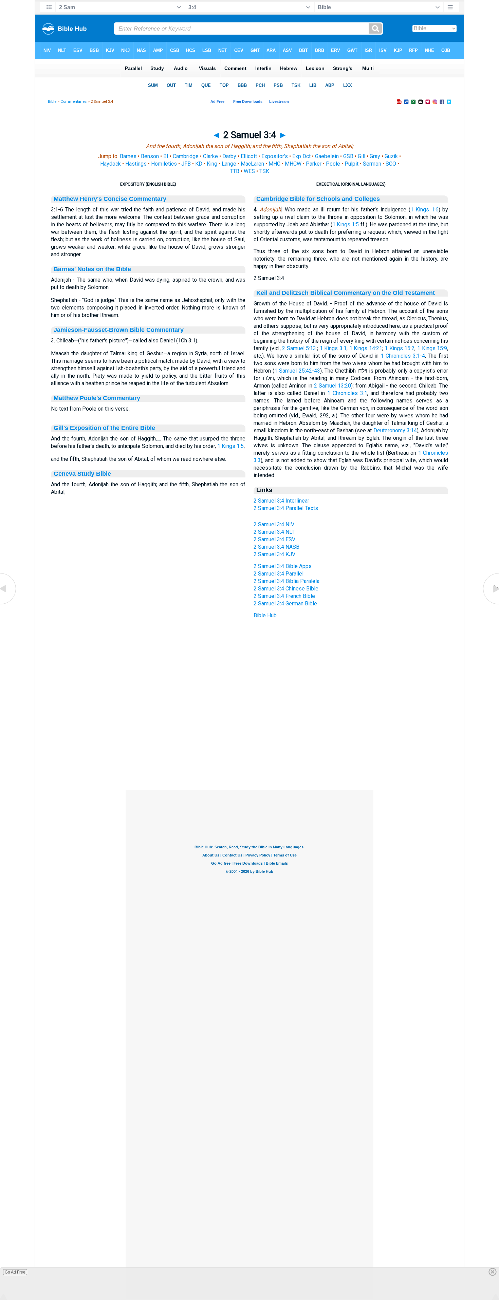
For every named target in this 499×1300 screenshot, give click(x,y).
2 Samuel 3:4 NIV (274, 524)
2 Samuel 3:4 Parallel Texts (286, 508)
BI (165, 156)
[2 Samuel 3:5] (490, 604)
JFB (186, 164)
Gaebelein (327, 156)
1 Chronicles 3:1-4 (403, 356)
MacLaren (252, 164)
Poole (333, 164)
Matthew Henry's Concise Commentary (110, 198)
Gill (361, 156)
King (212, 164)
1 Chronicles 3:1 (347, 393)
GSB (348, 156)
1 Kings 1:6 (424, 209)
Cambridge (186, 156)
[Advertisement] (249, 749)
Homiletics (164, 164)
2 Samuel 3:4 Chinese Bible (286, 588)
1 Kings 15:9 (432, 348)
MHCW (293, 164)
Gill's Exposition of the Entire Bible (104, 428)
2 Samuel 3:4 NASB (276, 547)
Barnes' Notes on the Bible (92, 269)
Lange (229, 164)
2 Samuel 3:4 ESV (274, 539)
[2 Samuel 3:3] (8, 604)
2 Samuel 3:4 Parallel (278, 573)
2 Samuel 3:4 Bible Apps (283, 566)
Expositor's (274, 156)
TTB (234, 171)
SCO (391, 164)
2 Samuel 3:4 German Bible (285, 603)
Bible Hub (265, 615)
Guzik (391, 156)
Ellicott (249, 156)
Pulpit (351, 164)
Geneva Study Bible (82, 473)
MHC (274, 164)
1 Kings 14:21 (365, 348)
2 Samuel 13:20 (332, 385)
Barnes (128, 156)
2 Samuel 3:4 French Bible (284, 596)
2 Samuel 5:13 (299, 348)
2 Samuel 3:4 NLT (274, 532)
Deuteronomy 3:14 (395, 430)
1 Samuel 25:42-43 (297, 371)
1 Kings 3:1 (333, 348)
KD (198, 164)
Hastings (136, 164)
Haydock (110, 164)
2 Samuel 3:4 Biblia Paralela (286, 581)
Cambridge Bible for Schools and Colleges (318, 198)
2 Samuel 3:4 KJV (274, 554)
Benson (150, 156)
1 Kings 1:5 (230, 446)
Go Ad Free (15, 1272)
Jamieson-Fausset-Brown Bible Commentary (119, 329)
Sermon (372, 164)
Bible (52, 101)
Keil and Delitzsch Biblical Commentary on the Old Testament (345, 292)
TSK (264, 171)
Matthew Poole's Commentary (97, 398)
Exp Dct (301, 156)
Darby (229, 156)
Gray (375, 156)
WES (249, 171)
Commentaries (73, 101)
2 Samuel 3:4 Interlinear (281, 500)
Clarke (210, 156)
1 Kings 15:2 (399, 348)
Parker (313, 164)
